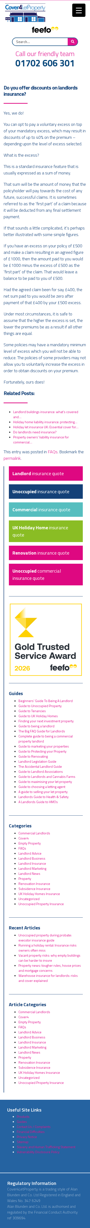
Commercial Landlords (34, 833)
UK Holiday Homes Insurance (39, 893)
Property (24, 878)
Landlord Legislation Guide (37, 761)
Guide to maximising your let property (45, 781)
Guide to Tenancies (32, 710)
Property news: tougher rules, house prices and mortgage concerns (49, 968)
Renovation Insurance (34, 883)
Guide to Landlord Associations (40, 771)
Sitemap (23, 1141)
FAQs (53, 451)
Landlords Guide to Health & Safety (43, 796)
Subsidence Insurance (34, 888)
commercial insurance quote (36, 574)
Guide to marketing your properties (43, 746)
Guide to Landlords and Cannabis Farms (46, 776)
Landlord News (29, 873)
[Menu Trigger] (78, 10)
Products (23, 1116)
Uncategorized (29, 898)
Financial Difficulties (31, 1131)
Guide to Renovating (33, 756)
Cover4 (23, 838)
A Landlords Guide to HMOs (38, 801)
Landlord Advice (30, 853)
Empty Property (29, 843)
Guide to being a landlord (36, 726)
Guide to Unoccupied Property (40, 705)
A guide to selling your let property (43, 791)
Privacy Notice (27, 1136)
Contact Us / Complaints (34, 1126)
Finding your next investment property (46, 720)
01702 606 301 (45, 63)
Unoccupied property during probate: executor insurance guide (45, 938)
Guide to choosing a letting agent (41, 786)
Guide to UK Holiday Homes (38, 715)
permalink (12, 458)
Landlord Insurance (32, 863)
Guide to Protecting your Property (42, 751)
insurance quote (38, 473)
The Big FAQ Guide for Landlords (41, 731)
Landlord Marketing (32, 868)
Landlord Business (31, 858)
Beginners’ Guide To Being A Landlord (45, 700)
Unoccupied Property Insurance (41, 903)
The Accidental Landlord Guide (40, 766)
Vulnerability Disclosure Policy (38, 1151)
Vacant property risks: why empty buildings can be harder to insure (49, 958)
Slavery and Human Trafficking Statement (46, 1146)
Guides (22, 1121)
